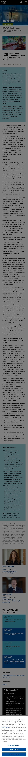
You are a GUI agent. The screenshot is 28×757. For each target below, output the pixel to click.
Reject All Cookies (14, 749)
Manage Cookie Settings (14, 745)
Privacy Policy (5, 727)
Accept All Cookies (14, 754)
